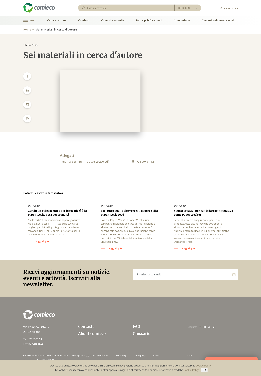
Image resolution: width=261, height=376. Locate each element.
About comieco (92, 333)
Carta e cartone (56, 20)
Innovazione (182, 20)
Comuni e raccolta (112, 20)
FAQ (136, 326)
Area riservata (231, 8)
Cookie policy (139, 355)
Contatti (86, 326)
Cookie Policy (203, 365)
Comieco (83, 20)
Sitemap (156, 355)
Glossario (141, 333)
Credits (190, 355)
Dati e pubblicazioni (149, 20)
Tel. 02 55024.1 (32, 339)
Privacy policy (120, 355)
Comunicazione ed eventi (218, 20)
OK (204, 370)
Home (27, 29)
